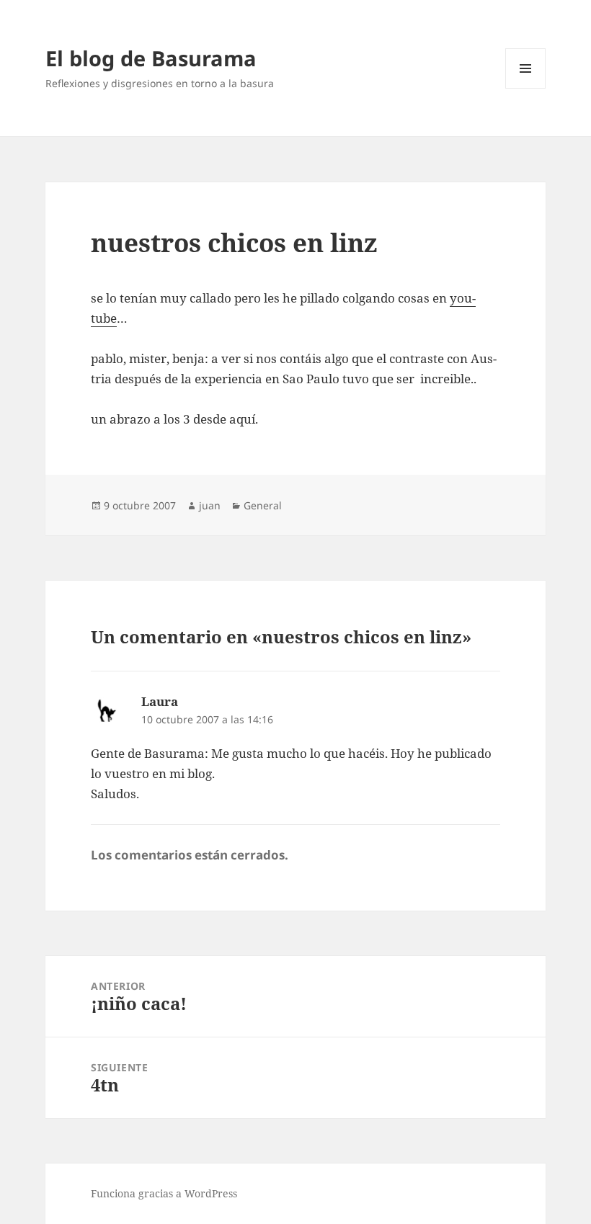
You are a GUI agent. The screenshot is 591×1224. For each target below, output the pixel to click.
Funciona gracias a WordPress (164, 1193)
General (263, 505)
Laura (159, 701)
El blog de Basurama (151, 58)
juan (210, 505)
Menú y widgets (526, 88)
